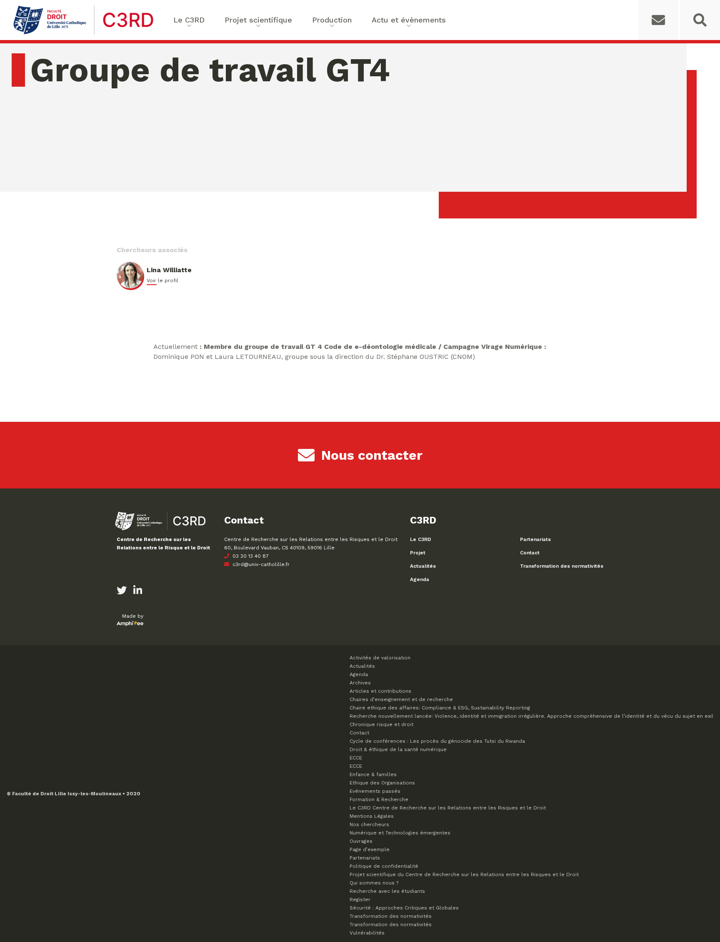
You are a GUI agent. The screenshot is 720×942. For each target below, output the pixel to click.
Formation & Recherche (379, 799)
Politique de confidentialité (384, 866)
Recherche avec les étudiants (387, 891)
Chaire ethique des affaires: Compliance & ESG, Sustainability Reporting (440, 708)
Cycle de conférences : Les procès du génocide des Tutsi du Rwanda (437, 741)
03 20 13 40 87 (250, 556)
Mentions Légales (372, 816)
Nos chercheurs (369, 824)
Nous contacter (371, 455)
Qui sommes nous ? (374, 883)
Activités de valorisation (380, 658)
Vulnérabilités (367, 933)
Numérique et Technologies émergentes (400, 833)
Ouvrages (361, 841)
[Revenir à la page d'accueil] (83, 33)
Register (360, 899)
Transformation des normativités (561, 566)
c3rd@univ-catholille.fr (260, 564)
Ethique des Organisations (382, 783)
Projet (417, 553)
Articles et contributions (380, 691)
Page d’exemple (370, 849)
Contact (530, 553)
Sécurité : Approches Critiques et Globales (404, 908)
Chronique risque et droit (381, 724)
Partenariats (535, 539)
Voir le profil (162, 280)
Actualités (423, 566)
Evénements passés (375, 791)
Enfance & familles (373, 774)
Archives (360, 683)
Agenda (419, 579)
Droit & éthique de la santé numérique (398, 749)
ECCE (356, 758)
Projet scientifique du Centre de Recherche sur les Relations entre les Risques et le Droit (464, 874)
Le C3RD (420, 539)
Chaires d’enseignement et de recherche (401, 699)
